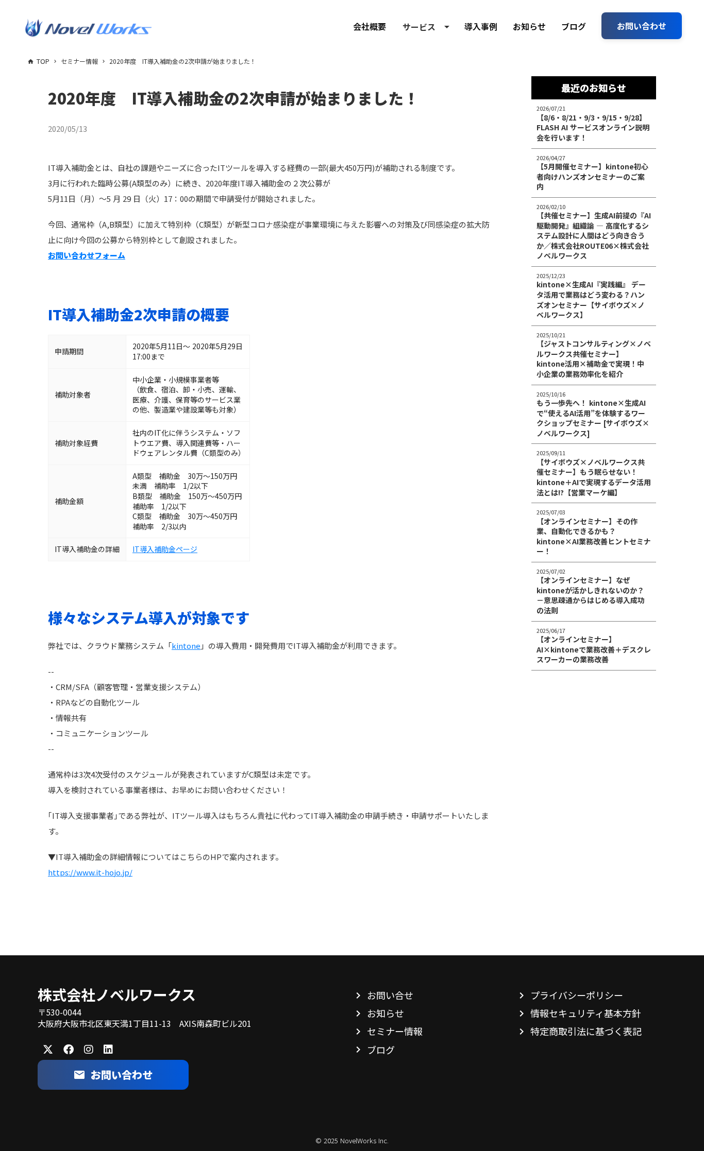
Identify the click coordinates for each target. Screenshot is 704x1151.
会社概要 (369, 26)
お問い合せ (390, 995)
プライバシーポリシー (576, 995)
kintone (186, 645)
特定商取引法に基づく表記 (586, 1031)
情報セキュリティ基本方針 (585, 1013)
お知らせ (529, 26)
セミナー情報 (395, 1031)
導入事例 (480, 26)
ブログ (573, 26)
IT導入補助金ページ (164, 549)
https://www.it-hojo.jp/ (90, 872)
